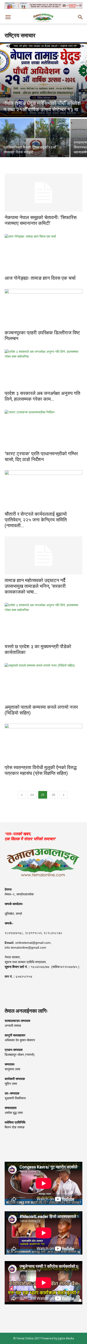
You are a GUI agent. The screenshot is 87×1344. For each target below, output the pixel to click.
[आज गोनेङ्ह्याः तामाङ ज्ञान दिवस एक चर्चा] (43, 253)
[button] (80, 17)
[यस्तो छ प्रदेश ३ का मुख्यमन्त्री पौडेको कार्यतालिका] (43, 622)
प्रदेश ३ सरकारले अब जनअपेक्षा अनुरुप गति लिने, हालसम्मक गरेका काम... (42, 396)
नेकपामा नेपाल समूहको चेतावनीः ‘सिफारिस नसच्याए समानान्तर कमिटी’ (41, 220)
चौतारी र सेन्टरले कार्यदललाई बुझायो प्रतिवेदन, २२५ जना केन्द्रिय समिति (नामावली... (36, 519)
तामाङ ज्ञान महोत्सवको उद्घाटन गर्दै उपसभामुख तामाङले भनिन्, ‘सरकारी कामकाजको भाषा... (35, 586)
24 (32, 795)
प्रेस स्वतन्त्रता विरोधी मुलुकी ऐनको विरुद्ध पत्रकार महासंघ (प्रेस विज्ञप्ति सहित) (41, 770)
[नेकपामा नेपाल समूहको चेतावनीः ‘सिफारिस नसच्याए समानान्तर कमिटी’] (43, 193)
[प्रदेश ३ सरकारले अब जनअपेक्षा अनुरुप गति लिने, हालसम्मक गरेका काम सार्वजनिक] (43, 368)
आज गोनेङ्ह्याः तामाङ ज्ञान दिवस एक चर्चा (40, 278)
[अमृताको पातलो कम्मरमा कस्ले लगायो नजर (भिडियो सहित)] (43, 682)
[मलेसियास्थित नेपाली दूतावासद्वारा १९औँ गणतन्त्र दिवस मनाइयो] (35, 144)
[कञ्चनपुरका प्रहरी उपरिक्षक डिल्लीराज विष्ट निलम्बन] (43, 308)
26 (53, 795)
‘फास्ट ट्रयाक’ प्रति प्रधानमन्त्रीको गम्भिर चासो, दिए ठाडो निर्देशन (41, 456)
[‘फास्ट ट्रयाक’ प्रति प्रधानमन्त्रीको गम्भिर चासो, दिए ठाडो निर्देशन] (43, 429)
